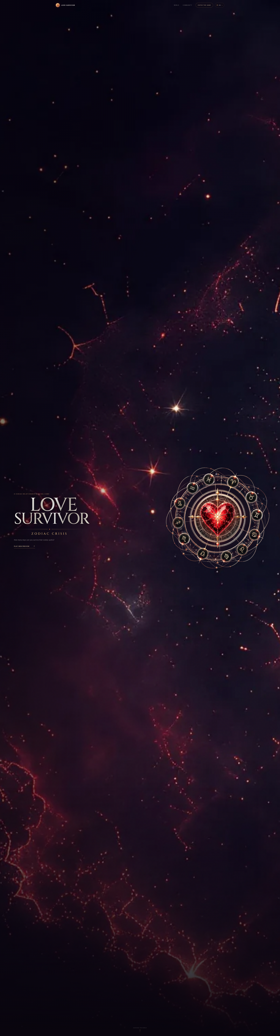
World (176, 5)
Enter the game (204, 5)
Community (187, 5)
